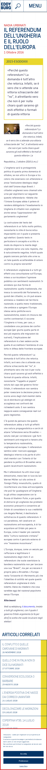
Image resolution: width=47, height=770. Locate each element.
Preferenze (23, 761)
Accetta (23, 754)
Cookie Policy (23, 766)
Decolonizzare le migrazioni (20, 708)
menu (35, 6)
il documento (28, 606)
